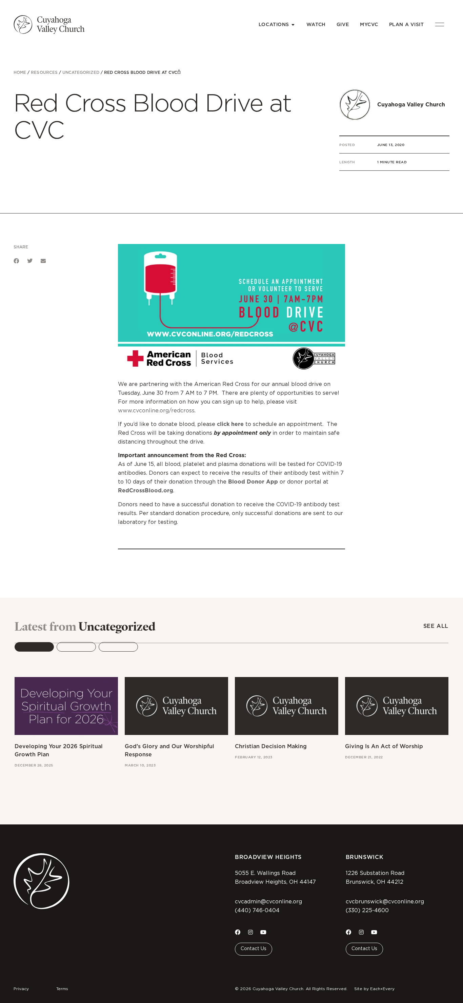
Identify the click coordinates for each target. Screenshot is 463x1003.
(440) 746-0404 (257, 910)
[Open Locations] (293, 24)
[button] (16, 261)
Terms (62, 989)
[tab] (34, 647)
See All (435, 626)
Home (20, 72)
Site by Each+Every (374, 989)
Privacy (21, 989)
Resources (44, 72)
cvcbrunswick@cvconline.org (385, 901)
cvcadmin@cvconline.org (268, 901)
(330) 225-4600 (367, 910)
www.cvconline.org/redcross (156, 410)
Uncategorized (80, 72)
